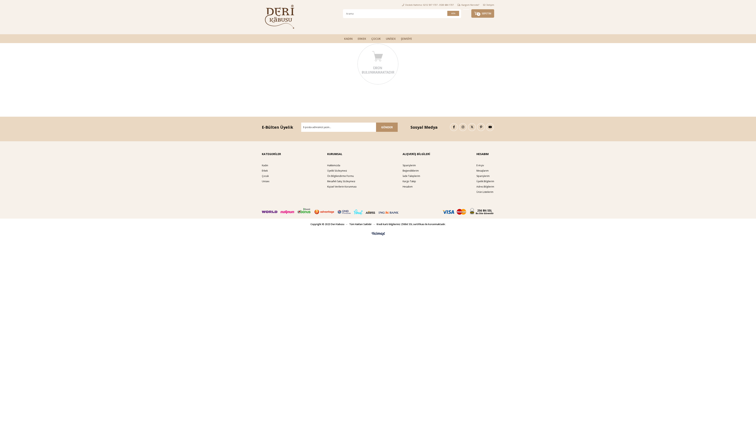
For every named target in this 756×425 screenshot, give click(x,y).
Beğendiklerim (411, 170)
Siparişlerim (409, 165)
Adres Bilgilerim (485, 186)
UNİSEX (391, 39)
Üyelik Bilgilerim (485, 181)
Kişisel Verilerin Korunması (342, 186)
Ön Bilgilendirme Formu (340, 176)
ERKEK (362, 39)
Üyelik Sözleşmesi (337, 170)
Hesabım (408, 186)
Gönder (387, 127)
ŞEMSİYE (406, 39)
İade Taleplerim (411, 176)
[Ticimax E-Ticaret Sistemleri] (378, 234)
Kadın (265, 165)
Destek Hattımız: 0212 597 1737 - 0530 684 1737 (429, 4)
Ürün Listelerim (484, 192)
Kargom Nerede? (470, 4)
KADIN (348, 39)
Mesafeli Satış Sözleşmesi (341, 181)
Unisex (265, 181)
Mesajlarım (482, 170)
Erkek (265, 170)
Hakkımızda (333, 165)
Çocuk (265, 176)
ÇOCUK (376, 39)
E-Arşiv (480, 165)
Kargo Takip (409, 181)
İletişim (490, 4)
